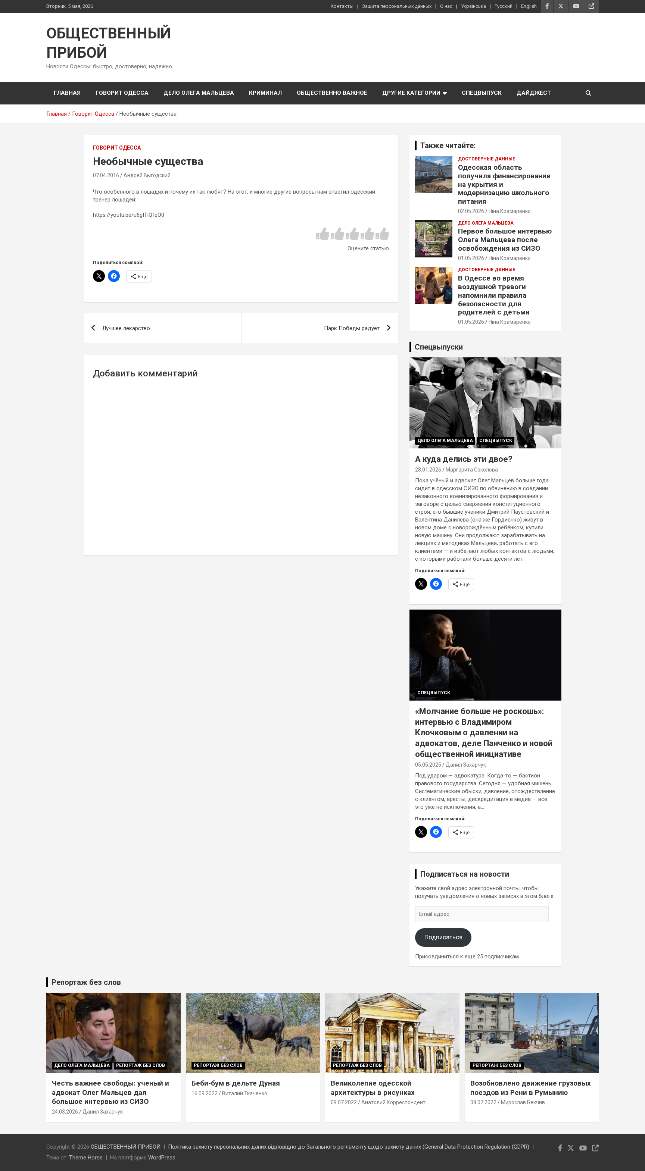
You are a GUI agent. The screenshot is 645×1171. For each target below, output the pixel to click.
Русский (503, 6)
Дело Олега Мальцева (198, 93)
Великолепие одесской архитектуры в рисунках (373, 1088)
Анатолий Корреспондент (393, 1102)
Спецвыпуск (482, 93)
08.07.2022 (483, 1102)
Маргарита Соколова (472, 470)
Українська (473, 6)
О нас (446, 6)
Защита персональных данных (396, 6)
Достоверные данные (486, 159)
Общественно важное (332, 93)
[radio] (322, 234)
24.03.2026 (65, 1112)
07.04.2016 (106, 175)
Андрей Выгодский (147, 175)
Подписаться (443, 937)
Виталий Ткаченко (244, 1093)
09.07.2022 (344, 1102)
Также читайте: (448, 145)
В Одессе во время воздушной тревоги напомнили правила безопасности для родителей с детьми (494, 295)
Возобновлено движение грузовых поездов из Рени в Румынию (530, 1088)
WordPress (161, 1157)
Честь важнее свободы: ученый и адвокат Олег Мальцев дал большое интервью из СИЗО (110, 1092)
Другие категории (411, 93)
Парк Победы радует (352, 328)
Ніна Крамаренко (510, 211)
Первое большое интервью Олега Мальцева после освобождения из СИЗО (505, 240)
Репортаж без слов (86, 982)
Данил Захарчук (466, 765)
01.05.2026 (471, 258)
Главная (67, 93)
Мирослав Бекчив (523, 1102)
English (529, 6)
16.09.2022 (204, 1093)
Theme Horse (86, 1157)
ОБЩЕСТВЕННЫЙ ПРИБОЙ (126, 1146)
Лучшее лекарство (126, 328)
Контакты (342, 6)
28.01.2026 (428, 470)
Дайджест (534, 93)
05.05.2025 (428, 765)
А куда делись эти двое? (463, 459)
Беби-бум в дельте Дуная (235, 1083)
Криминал (265, 93)
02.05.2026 (471, 211)
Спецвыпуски (439, 346)
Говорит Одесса (122, 93)
